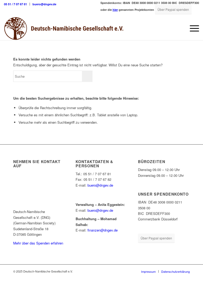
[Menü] (191, 28)
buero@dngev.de (44, 4)
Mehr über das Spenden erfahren (38, 243)
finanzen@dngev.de (102, 230)
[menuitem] (17, 4)
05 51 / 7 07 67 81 (15, 4)
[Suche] (179, 28)
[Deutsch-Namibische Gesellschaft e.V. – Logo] (64, 28)
